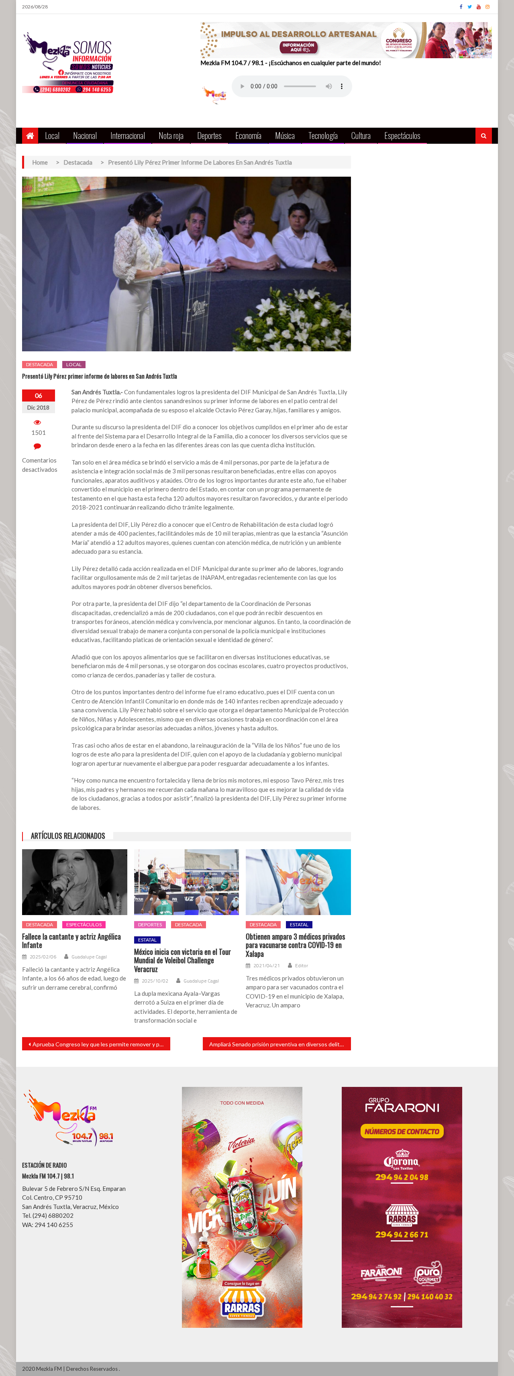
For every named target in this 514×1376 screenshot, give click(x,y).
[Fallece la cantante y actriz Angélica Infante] (74, 882)
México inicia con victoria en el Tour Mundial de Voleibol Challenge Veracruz (182, 961)
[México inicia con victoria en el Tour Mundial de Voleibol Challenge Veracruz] (186, 882)
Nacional (85, 135)
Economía (248, 135)
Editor (301, 965)
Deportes (209, 135)
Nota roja (171, 135)
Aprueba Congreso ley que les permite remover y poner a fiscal (101, 1044)
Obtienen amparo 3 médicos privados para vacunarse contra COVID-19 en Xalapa (295, 945)
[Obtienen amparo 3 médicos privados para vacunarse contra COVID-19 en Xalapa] (298, 882)
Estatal (147, 940)
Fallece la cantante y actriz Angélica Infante (71, 941)
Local (52, 135)
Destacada (39, 364)
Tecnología (323, 135)
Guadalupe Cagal (89, 956)
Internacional (127, 135)
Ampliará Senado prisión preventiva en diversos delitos (277, 1044)
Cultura (361, 135)
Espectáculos (402, 135)
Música (285, 135)
